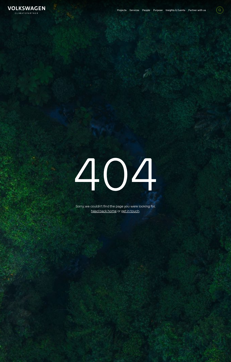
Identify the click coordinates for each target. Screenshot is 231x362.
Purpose (158, 10)
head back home (104, 211)
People (146, 10)
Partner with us (197, 10)
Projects (121, 10)
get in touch (130, 211)
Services (134, 10)
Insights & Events (175, 10)
